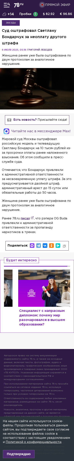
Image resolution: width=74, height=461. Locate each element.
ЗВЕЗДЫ (11, 23)
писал (25, 218)
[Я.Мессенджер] (58, 245)
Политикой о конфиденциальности (33, 442)
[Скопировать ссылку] (64, 246)
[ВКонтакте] (45, 245)
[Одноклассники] (51, 245)
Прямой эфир (57, 5)
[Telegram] (38, 245)
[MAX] (32, 245)
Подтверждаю (19, 454)
